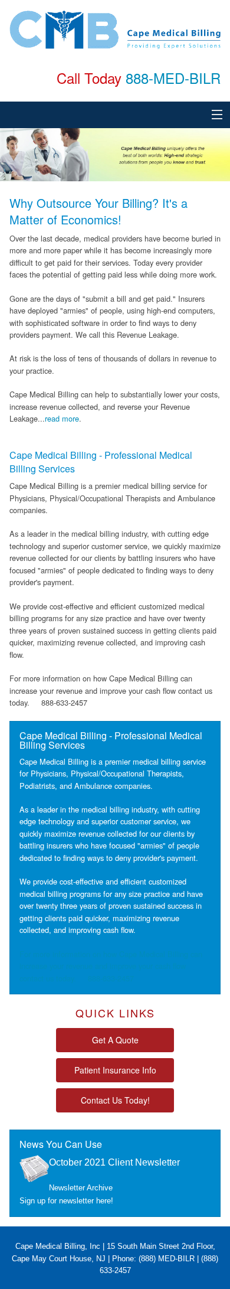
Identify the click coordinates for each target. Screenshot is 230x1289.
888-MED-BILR (173, 77)
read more (62, 418)
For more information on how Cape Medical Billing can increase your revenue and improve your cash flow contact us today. (110, 966)
